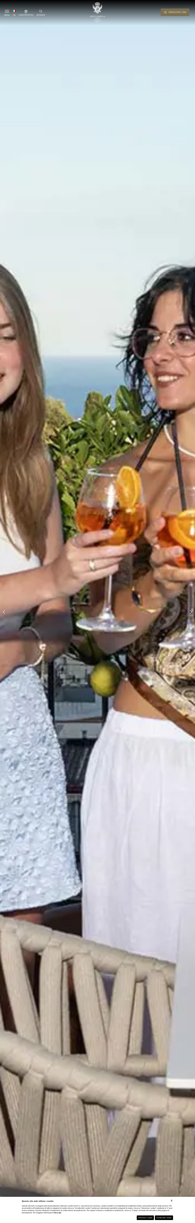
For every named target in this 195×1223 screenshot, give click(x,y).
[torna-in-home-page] (97, 12)
